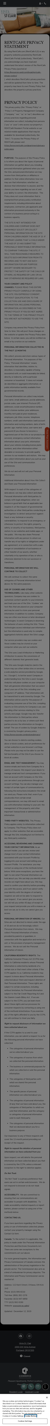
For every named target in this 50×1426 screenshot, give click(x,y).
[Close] (47, 1397)
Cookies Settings (25, 1421)
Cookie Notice (30, 1416)
